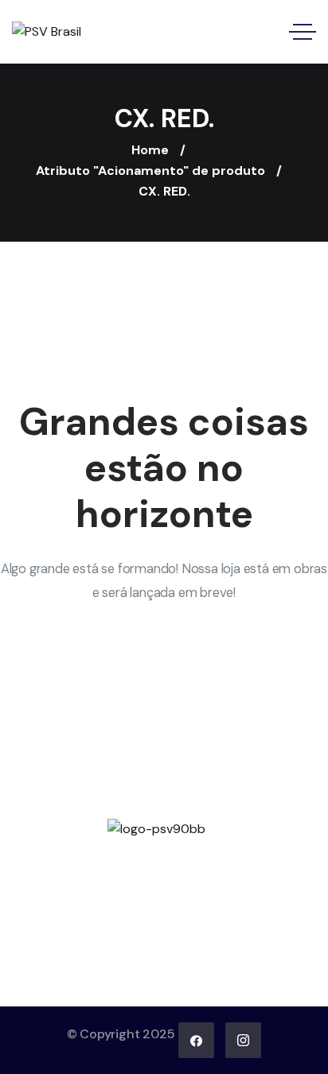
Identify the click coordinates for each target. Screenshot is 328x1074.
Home (150, 150)
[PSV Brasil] (46, 32)
